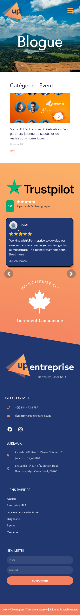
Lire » (12, 150)
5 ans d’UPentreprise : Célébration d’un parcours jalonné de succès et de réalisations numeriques (39, 133)
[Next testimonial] (71, 273)
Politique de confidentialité (64, 609)
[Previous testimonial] (8, 273)
